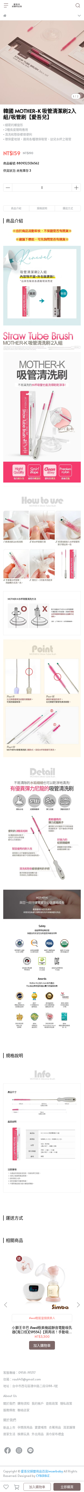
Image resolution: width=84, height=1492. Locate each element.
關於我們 (9, 1403)
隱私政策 (66, 1403)
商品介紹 (16, 208)
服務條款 (9, 1410)
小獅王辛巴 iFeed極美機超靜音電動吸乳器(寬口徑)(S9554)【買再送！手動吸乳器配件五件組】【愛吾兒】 (42, 1329)
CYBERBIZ (43, 1476)
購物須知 (23, 1403)
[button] (78, 1304)
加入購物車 (37, 1486)
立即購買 (67, 1486)
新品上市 (9, 1427)
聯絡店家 (23, 1410)
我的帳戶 (38, 1403)
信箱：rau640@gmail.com (22, 1379)
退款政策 (52, 1403)
